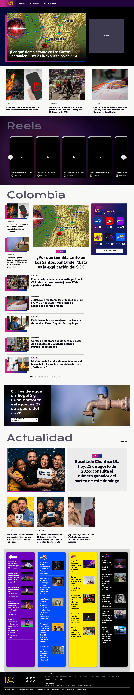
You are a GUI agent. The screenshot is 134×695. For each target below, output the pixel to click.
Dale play (107, 250)
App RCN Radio (50, 3)
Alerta (85, 676)
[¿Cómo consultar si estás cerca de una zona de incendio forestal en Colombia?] (24, 84)
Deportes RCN (78, 676)
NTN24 (55, 679)
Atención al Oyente (49, 685)
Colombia (21, 3)
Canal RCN (47, 676)
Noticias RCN (63, 676)
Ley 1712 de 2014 (71, 685)
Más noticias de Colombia (43, 377)
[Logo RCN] (10, 680)
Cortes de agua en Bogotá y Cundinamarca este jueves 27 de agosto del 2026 (26, 402)
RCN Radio (55, 676)
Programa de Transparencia (84, 685)
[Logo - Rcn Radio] (10, 3)
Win (61, 679)
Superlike (118, 676)
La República (48, 679)
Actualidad (34, 3)
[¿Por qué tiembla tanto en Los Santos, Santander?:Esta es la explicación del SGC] (61, 225)
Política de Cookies (81, 689)
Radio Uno (103, 676)
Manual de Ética (60, 685)
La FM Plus (111, 676)
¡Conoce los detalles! (18, 420)
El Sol (97, 676)
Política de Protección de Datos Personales (63, 689)
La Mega (92, 676)
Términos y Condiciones (43, 689)
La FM (70, 676)
